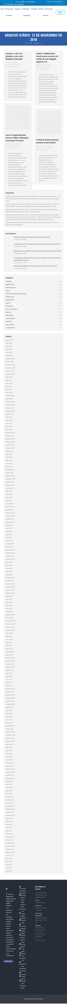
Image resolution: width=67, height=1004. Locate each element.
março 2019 (9, 612)
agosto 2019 (9, 596)
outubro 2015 (10, 738)
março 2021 (9, 541)
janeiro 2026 (9, 362)
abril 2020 (9, 571)
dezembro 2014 (10, 769)
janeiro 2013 (9, 840)
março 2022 (9, 504)
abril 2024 (9, 426)
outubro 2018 (10, 627)
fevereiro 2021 (10, 544)
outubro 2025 (10, 371)
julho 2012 (9, 858)
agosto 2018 (9, 633)
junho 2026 (9, 346)
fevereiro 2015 (10, 763)
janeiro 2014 (9, 803)
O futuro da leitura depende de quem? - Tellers (20, 209)
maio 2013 (9, 828)
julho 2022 (9, 491)
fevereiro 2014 (10, 800)
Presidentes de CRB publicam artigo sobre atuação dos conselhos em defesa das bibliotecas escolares (37, 259)
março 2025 (9, 392)
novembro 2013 (10, 809)
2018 (30, 43)
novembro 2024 (10, 405)
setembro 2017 (10, 667)
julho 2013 (9, 821)
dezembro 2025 (10, 365)
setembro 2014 (10, 778)
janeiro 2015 (9, 766)
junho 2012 (9, 862)
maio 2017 (9, 679)
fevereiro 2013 (10, 837)
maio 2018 (9, 642)
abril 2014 (9, 794)
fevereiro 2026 (10, 358)
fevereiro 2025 (10, 395)
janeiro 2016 (9, 729)
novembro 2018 (10, 624)
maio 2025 (9, 386)
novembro (36, 43)
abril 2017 (9, 683)
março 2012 (9, 871)
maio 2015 (9, 754)
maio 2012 (9, 865)
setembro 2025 (10, 374)
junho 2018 (9, 639)
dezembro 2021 (10, 513)
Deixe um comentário (12, 66)
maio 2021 (9, 534)
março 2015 (9, 760)
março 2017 (9, 686)
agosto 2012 (9, 855)
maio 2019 (9, 605)
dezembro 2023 (10, 439)
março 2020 (9, 575)
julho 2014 (9, 784)
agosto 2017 (9, 670)
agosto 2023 (9, 451)
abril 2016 (9, 720)
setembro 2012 (10, 852)
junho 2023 (9, 457)
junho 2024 (9, 420)
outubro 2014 (10, 775)
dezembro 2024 (10, 402)
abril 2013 (9, 831)
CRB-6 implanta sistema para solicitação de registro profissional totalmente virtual (31, 206)
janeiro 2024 (9, 436)
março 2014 (9, 797)
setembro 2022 (10, 485)
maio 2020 (9, 568)
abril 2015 (9, 757)
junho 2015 (9, 750)
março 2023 (9, 466)
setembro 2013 (10, 815)
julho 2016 (9, 710)
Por (14, 62)
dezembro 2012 (10, 843)
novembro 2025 (10, 368)
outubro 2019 (10, 590)
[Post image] (9, 238)
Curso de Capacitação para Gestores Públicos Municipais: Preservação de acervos (17, 138)
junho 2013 (9, 824)
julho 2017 (9, 673)
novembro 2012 (10, 846)
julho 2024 (9, 417)
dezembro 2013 (10, 806)
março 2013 (9, 834)
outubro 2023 (10, 445)
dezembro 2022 (10, 476)
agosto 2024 (9, 414)
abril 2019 (9, 608)
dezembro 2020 (10, 550)
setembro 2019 (10, 593)
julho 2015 (9, 747)
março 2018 (9, 649)
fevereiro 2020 (10, 578)
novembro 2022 (10, 479)
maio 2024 (9, 423)
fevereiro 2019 (10, 615)
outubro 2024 (10, 408)
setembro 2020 (10, 559)
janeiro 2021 (9, 547)
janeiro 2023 (9, 473)
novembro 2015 (10, 735)
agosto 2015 (9, 744)
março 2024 (9, 429)
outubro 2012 (10, 849)
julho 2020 (9, 562)
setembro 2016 (10, 704)
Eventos (8, 62)
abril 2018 (9, 645)
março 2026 (9, 355)
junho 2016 (9, 713)
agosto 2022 (9, 488)
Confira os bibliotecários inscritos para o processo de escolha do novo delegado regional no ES (47, 57)
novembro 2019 (10, 587)
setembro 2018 (10, 630)
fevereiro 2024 (10, 433)
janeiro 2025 (9, 399)
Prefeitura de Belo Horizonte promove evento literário (47, 141)
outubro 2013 (10, 812)
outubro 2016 (10, 701)
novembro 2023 (10, 442)
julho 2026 (9, 343)
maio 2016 (9, 716)
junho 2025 (9, 383)
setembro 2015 (10, 741)
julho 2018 (9, 636)
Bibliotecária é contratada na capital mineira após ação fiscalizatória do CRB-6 (37, 251)
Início (26, 43)
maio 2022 (9, 497)
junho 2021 (9, 531)
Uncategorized (40, 65)
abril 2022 (9, 500)
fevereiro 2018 (10, 652)
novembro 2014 (10, 772)
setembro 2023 (10, 448)
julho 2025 (9, 380)
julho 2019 (9, 599)
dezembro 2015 (10, 732)
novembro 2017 (10, 661)
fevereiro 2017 (10, 689)
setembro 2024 (10, 411)
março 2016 (9, 723)
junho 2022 (9, 494)
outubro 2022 (10, 482)
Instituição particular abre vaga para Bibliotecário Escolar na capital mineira (37, 244)
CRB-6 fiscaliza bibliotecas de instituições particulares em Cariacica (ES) (35, 266)
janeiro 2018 (9, 655)
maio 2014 (9, 791)
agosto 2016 (9, 707)
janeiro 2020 (9, 581)
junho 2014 (9, 787)
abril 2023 (9, 463)
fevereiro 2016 (10, 726)
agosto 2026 (9, 340)
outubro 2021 (10, 519)
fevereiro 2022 (10, 507)
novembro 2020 (10, 553)
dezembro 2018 (10, 621)
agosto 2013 (9, 818)
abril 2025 (9, 389)
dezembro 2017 (10, 658)
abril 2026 (9, 352)
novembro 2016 (10, 698)
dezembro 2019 (10, 584)
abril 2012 (9, 868)
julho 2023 (9, 454)
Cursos (8, 144)
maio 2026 (9, 349)
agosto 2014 (9, 781)
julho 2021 (9, 528)
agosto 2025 (9, 377)
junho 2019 (9, 602)
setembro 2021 (10, 522)
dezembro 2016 (10, 695)
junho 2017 (9, 676)
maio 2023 (9, 460)
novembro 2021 (10, 516)
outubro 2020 (10, 556)
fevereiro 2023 (10, 470)
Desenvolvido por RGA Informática (33, 999)
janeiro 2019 (9, 618)
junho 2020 (9, 565)
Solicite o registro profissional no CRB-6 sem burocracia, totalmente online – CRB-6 (31, 204)
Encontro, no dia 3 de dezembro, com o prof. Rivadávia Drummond (14, 56)
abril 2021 (9, 537)
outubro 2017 (10, 664)
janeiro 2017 (9, 692)
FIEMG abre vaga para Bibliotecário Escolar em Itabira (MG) (32, 237)
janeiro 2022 (9, 510)
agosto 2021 (9, 525)
